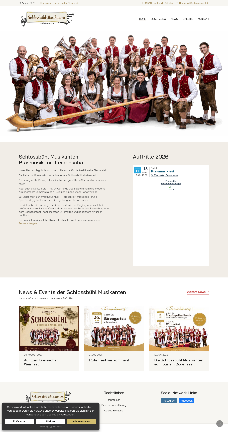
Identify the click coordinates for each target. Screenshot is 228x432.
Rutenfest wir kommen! (109, 360)
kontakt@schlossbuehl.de (195, 3)
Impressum (114, 399)
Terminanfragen (28, 223)
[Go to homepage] (48, 19)
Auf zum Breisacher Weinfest (41, 362)
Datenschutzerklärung (114, 405)
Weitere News (196, 292)
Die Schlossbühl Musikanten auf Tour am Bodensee (178, 362)
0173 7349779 (171, 3)
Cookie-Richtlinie (114, 410)
